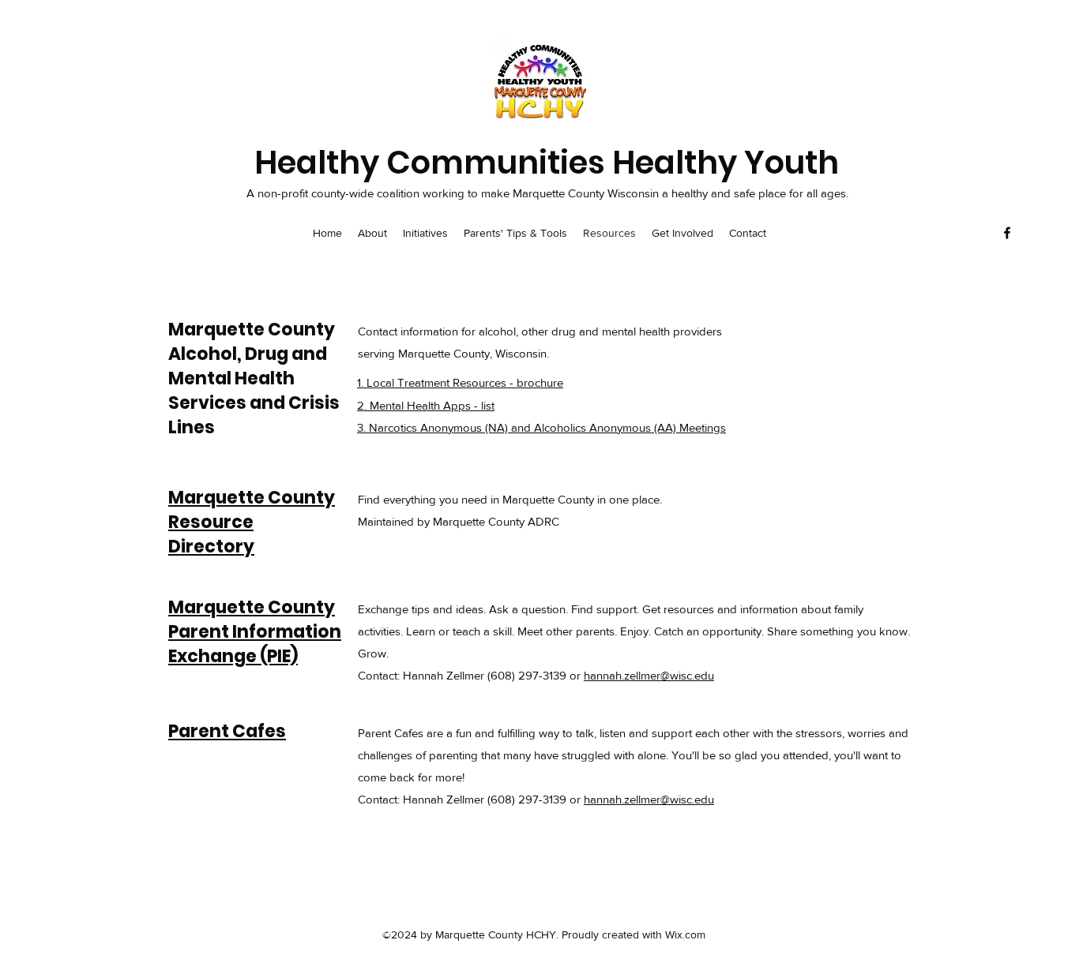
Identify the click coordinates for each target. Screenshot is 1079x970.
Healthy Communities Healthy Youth (546, 162)
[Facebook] (1007, 233)
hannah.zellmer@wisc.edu (649, 675)
